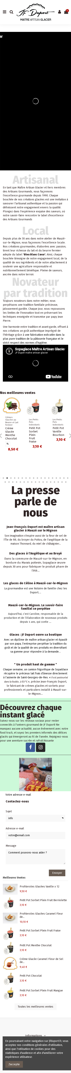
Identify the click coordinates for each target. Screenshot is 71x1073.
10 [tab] (34, 478)
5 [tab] (15, 478)
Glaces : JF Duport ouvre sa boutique (35, 634)
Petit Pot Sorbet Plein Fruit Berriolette (43, 900)
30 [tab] (39, 482)
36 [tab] (62, 482)
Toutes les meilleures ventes (35, 1006)
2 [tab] (3, 478)
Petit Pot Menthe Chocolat (35, 945)
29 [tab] (35, 482)
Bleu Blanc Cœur (34, 254)
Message (11, 845)
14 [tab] (49, 478)
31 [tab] (43, 482)
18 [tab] (64, 478)
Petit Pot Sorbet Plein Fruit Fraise (34, 434)
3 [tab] (7, 478)
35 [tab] (58, 482)
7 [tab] (22, 478)
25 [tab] (20, 482)
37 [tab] (66, 482)
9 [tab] (30, 478)
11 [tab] (37, 478)
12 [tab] (41, 478)
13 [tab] (45, 478)
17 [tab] (60, 478)
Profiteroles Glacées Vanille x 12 (39, 886)
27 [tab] (28, 482)
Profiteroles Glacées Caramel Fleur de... (41, 915)
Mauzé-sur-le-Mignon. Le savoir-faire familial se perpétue (35, 607)
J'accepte (14, 1064)
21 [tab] (5, 482)
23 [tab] (13, 482)
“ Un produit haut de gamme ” (35, 664)
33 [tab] (51, 482)
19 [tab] (68, 478)
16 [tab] (56, 478)
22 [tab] (9, 482)
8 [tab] (26, 478)
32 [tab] (47, 482)
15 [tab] (53, 478)
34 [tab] (54, 482)
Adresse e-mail (15, 828)
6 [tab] (18, 478)
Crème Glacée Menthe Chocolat (11, 433)
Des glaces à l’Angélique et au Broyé (35, 553)
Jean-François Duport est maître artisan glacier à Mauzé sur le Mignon (36, 528)
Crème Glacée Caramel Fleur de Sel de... (41, 960)
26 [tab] (24, 482)
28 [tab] (32, 482)
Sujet (9, 811)
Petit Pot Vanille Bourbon (58, 431)
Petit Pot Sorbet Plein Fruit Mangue (41, 990)
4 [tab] (11, 478)
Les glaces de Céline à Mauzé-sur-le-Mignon (35, 583)
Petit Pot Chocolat (31, 975)
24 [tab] (17, 482)
